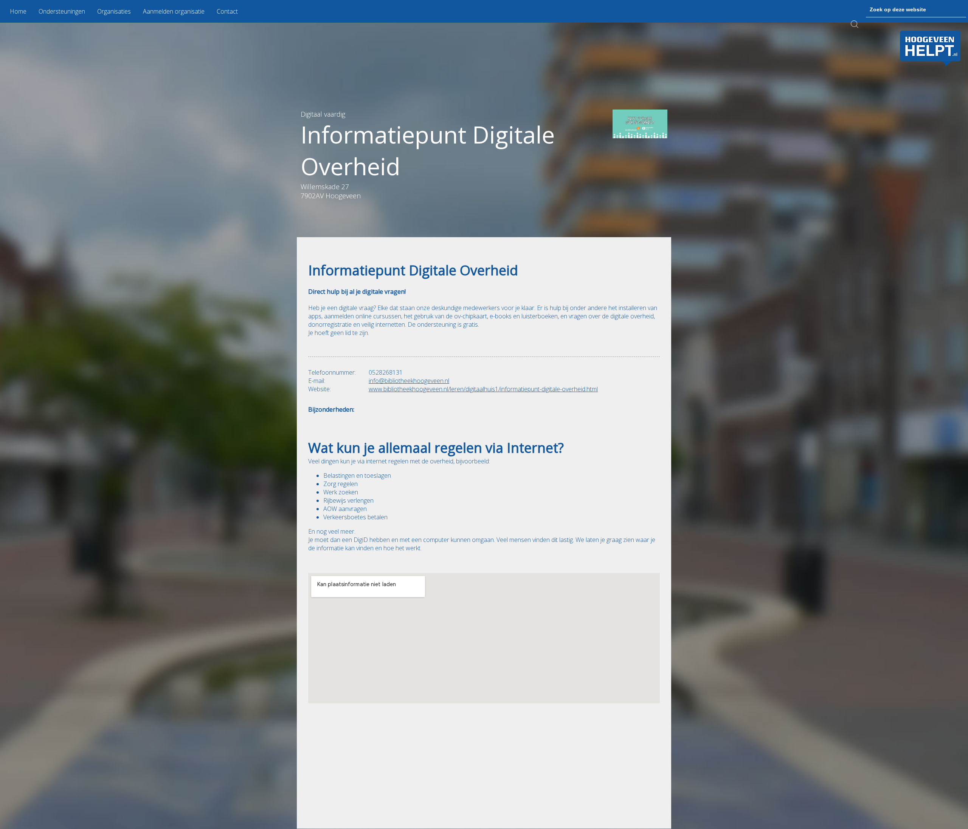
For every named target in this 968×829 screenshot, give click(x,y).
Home (18, 11)
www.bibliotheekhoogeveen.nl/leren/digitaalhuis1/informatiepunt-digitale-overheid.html (483, 389)
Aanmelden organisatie (174, 11)
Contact (227, 11)
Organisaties (114, 11)
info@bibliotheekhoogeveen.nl (409, 381)
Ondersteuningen (62, 11)
